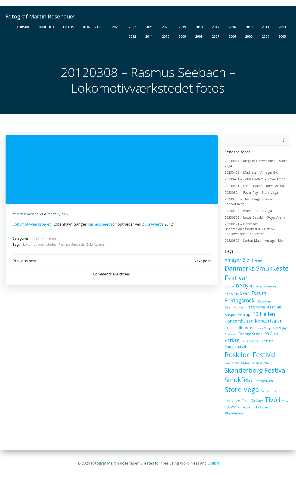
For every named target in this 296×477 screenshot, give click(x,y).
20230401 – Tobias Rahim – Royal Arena (255, 179)
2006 (232, 36)
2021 (149, 27)
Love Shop (264, 328)
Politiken (267, 341)
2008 (199, 36)
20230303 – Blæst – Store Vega (248, 210)
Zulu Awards (152, 224)
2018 (199, 27)
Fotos (68, 27)
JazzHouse (256, 307)
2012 (132, 36)
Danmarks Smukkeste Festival (257, 273)
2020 (165, 27)
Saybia (245, 363)
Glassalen (263, 301)
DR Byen (245, 286)
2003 (282, 36)
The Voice (232, 400)
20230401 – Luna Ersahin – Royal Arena (254, 186)
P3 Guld (271, 333)
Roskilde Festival (250, 354)
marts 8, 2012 (58, 214)
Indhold (46, 27)
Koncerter (93, 27)
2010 (165, 36)
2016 (232, 27)
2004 (265, 36)
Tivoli (272, 399)
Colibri (213, 463)
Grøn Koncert (235, 307)
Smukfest (239, 379)
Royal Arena (232, 363)
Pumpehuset (235, 346)
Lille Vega (245, 327)
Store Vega (242, 389)
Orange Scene (250, 333)
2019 (182, 27)
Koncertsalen (269, 321)
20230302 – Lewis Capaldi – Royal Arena (255, 217)
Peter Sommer (251, 341)
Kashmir (274, 307)
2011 (149, 36)
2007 (215, 36)
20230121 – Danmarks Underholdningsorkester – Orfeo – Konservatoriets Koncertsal (250, 229)
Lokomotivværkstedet (31, 224)
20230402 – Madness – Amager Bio (251, 172)
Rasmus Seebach (102, 224)
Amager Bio (237, 260)
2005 (249, 36)
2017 (215, 27)
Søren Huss (268, 391)
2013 (282, 27)
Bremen (257, 260)
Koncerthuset (239, 321)
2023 (115, 27)
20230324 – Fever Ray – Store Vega (251, 192)
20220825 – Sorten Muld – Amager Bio (254, 240)
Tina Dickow (252, 400)
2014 (265, 27)
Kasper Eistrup (237, 314)
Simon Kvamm (260, 363)
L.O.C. (229, 328)
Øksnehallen (234, 413)
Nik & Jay (280, 328)
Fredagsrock (239, 300)
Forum (259, 293)
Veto (285, 401)
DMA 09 (229, 286)
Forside (23, 27)
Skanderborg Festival (256, 370)
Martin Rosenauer (29, 214)
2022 (132, 27)
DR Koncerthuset (266, 286)
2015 (249, 27)
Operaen (230, 334)
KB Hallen (263, 314)
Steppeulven (264, 381)
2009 (182, 36)
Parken (232, 340)
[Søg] (284, 140)
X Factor (244, 407)
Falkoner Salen (237, 293)
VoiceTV (230, 407)
